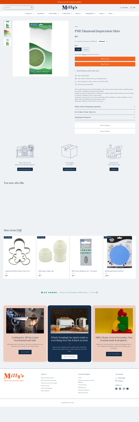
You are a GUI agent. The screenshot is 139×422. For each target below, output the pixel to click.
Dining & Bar (90, 13)
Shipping (84, 54)
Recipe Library (45, 385)
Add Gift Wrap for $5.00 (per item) (88, 71)
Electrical (40, 13)
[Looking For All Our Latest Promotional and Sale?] (25, 320)
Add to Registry (105, 125)
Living (101, 13)
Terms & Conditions (83, 390)
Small (86, 49)
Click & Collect (82, 385)
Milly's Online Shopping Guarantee (88, 107)
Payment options (83, 392)
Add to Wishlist (105, 131)
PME (19, 230)
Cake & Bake (53, 13)
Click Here (25, 352)
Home (76, 26)
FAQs (79, 378)
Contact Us (114, 169)
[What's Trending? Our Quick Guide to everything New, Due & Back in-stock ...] (69, 320)
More (110, 13)
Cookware (28, 13)
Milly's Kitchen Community (48, 380)
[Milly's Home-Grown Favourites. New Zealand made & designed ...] (114, 320)
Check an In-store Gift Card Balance (86, 381)
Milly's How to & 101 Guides (49, 383)
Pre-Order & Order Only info (85, 112)
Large (78, 49)
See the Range (69, 356)
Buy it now (105, 64)
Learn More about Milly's (25, 169)
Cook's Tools (67, 13)
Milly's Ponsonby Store (47, 378)
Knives (78, 13)
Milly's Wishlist (45, 390)
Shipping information (83, 117)
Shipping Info (82, 387)
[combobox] (19, 8)
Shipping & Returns (69, 169)
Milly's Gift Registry (46, 388)
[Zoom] (40, 48)
